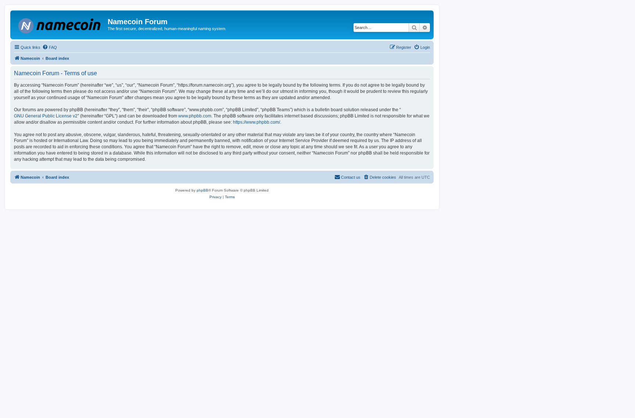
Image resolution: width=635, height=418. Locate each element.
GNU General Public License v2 (46, 116)
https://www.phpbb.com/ (256, 122)
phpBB (202, 190)
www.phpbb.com (194, 116)
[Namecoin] (60, 24)
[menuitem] (49, 47)
